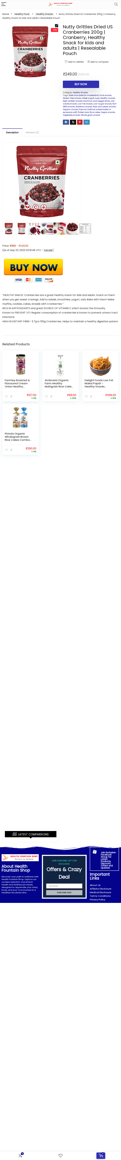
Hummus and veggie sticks (96, 101)
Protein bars (83, 112)
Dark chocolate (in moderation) (84, 95)
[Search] (116, 4)
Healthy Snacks (44, 14)
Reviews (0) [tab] (32, 132)
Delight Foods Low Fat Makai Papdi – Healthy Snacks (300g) (99, 384)
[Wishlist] (60, 1156)
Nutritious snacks (84, 106)
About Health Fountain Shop (16, 868)
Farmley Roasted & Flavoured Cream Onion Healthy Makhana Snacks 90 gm (18, 386)
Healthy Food (22, 14)
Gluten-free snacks (72, 98)
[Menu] (4, 4)
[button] (56, 25)
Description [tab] (12, 132)
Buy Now (81, 84)
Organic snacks (70, 109)
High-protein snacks (73, 101)
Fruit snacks (106, 95)
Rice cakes (95, 112)
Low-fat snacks (85, 103)
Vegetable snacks (71, 115)
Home (5, 14)
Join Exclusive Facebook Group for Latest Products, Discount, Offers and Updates (108, 860)
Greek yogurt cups (91, 98)
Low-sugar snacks (103, 103)
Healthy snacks (107, 98)
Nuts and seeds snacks (104, 106)
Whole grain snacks (90, 115)
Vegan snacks (108, 112)
